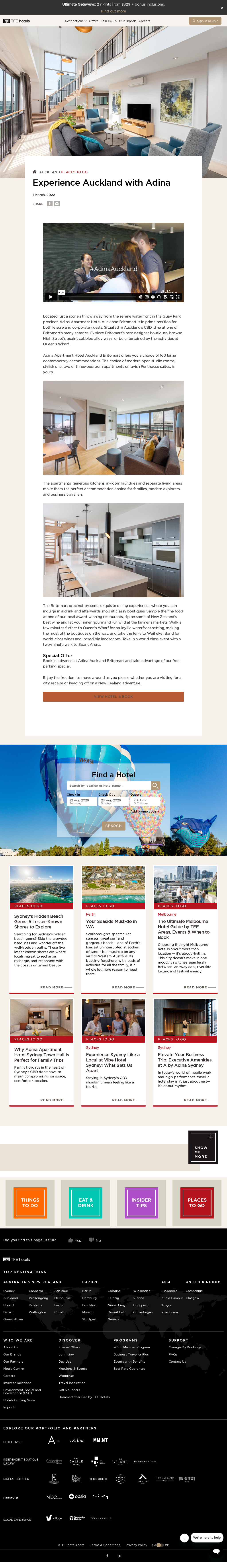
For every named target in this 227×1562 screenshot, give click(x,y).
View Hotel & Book (113, 696)
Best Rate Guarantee (129, 1368)
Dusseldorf (116, 1312)
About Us (10, 1347)
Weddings (66, 1375)
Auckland (49, 172)
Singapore (169, 1290)
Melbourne (167, 914)
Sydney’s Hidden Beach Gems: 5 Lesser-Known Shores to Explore (38, 921)
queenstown (13, 1319)
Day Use (65, 1361)
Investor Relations (17, 1382)
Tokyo (166, 1305)
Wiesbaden (142, 1290)
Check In (73, 794)
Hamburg (89, 1298)
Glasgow (191, 1298)
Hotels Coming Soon (19, 1400)
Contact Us (177, 1361)
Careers (144, 21)
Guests (135, 794)
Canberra (36, 1290)
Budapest (140, 1305)
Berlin (86, 1290)
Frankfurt (89, 1305)
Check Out (106, 794)
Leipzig (113, 1298)
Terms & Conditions (105, 1545)
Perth (90, 914)
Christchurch (64, 1312)
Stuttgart (89, 1319)
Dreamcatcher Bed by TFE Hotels (84, 1397)
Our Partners (13, 1361)
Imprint (9, 1407)
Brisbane (35, 1305)
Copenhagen (143, 1312)
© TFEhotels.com (71, 1545)
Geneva (113, 1319)
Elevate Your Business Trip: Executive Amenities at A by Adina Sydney (184, 1060)
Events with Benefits (129, 1361)
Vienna (138, 1298)
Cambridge (191, 1290)
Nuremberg (116, 1305)
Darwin (8, 1312)
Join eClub (108, 21)
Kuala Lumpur (172, 1298)
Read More (51, 987)
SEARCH (113, 826)
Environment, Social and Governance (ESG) (22, 1391)
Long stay (66, 1354)
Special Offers (69, 1347)
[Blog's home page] (35, 172)
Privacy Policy (136, 1545)
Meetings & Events (73, 1368)
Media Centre (13, 1368)
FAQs (173, 1354)
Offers (93, 21)
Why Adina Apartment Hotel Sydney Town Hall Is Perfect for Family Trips (41, 1055)
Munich (88, 1312)
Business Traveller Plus (131, 1354)
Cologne (114, 1290)
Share (38, 204)
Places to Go (74, 172)
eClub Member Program (132, 1347)
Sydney (92, 1047)
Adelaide (61, 1290)
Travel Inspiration (72, 1382)
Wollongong (38, 1298)
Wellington (37, 1312)
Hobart (8, 1305)
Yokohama (169, 1312)
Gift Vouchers (69, 1389)
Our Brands (127, 21)
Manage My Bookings (185, 1347)
